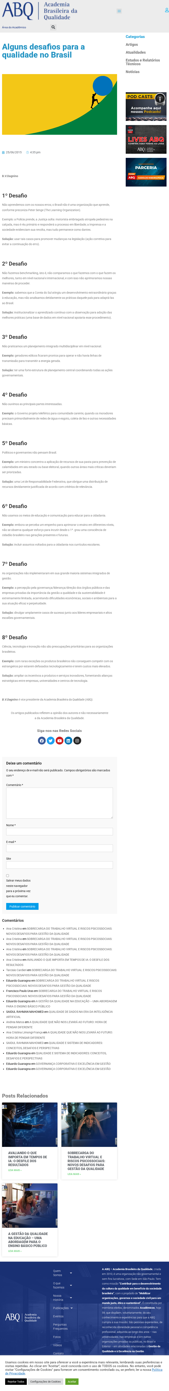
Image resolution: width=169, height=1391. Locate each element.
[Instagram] (77, 741)
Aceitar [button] (72, 1381)
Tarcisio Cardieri (16, 970)
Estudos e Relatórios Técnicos (143, 62)
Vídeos (57, 1345)
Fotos (57, 1337)
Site (8, 858)
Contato (58, 1353)
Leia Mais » (15, 1170)
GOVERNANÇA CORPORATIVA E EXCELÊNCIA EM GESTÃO (73, 1063)
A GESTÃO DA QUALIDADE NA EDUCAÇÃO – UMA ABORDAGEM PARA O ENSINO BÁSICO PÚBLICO (28, 1240)
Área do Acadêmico (14, 27)
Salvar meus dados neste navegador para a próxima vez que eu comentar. (18, 888)
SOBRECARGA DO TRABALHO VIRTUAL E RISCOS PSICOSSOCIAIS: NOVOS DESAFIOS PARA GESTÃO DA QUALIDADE (86, 1161)
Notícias (133, 72)
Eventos (58, 1316)
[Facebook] (42, 741)
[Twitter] (51, 741)
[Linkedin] (68, 741)
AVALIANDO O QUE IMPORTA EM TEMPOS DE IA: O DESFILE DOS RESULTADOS (27, 1159)
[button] (119, 11)
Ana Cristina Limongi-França (24, 1032)
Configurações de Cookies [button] (45, 1381)
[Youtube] (59, 741)
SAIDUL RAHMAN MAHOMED (25, 1043)
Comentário (14, 785)
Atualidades (136, 52)
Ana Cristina (14, 928)
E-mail (11, 842)
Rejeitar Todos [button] (16, 1381)
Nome (11, 825)
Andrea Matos (15, 1022)
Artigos (132, 44)
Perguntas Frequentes (60, 1326)
